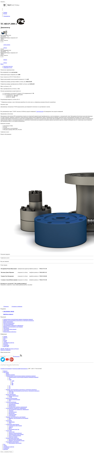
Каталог (5, 13)
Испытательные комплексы (9, 331)
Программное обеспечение (12, 441)
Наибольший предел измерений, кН (9, 37)
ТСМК (10, 397)
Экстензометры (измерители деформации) (13, 325)
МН (12, 383)
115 (9, 388)
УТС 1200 (11, 392)
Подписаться (16, 356)
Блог (4, 338)
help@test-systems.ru (8, 314)
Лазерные (11, 410)
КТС (10, 419)
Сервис (5, 341)
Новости (5, 337)
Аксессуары (6, 330)
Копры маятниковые (8, 321)
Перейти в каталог (10, 374)
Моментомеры (12, 405)
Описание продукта (8, 66)
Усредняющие (12, 415)
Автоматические (13, 412)
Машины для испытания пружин (16, 440)
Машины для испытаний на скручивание (13, 326)
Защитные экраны (13, 436)
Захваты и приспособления (15, 433)
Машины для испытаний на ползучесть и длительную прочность (18, 320)
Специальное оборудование (9, 329)
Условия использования (6, 368)
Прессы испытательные (8, 323)
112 (9, 387)
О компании (6, 345)
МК (12, 384)
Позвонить (6, 306)
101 (9, 378)
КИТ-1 (10, 428)
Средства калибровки (8, 324)
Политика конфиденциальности (20, 368)
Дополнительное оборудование (16, 434)
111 (9, 385)
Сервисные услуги (7, 67)
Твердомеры (6, 328)
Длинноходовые (12, 414)
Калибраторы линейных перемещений (18, 407)
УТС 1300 (11, 393)
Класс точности (4, 40)
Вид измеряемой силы (6, 35)
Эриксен (11, 426)
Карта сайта (6, 346)
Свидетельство (39, 111)
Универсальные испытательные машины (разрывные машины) (18, 319)
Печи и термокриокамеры (15, 435)
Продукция (6, 372)
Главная (5, 12)
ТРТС (10, 423)
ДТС (10, 400)
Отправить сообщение (16, 306)
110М (10, 379)
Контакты (5, 343)
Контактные (12, 413)
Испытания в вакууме (14, 429)
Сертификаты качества (8, 342)
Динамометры (6, 16)
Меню (7, 373)
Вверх (2, 64)
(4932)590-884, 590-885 (8, 311)
